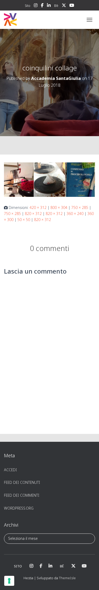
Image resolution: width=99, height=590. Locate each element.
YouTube (71, 6)
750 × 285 (79, 207)
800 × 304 (58, 207)
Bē (56, 5)
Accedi (10, 469)
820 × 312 (33, 213)
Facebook (42, 6)
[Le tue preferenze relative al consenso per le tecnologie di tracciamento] (9, 581)
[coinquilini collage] (49, 179)
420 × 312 (38, 207)
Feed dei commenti (21, 495)
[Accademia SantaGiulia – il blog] (26, 19)
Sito (27, 5)
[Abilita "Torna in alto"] (88, 579)
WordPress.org (19, 508)
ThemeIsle (67, 578)
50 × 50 (23, 219)
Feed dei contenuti (22, 482)
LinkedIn (49, 6)
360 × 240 (75, 213)
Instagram (35, 6)
